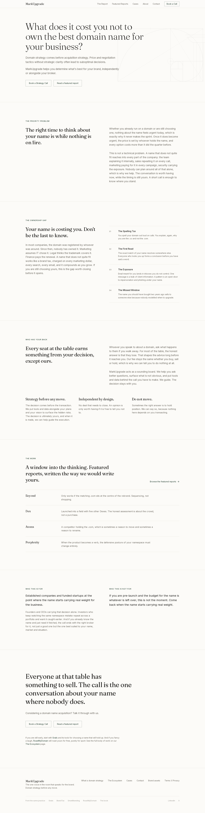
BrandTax (60, 801)
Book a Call (172, 4)
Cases (135, 4)
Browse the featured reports (163, 481)
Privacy (176, 780)
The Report (102, 4)
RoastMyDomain (40, 741)
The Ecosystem (33, 744)
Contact (156, 4)
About (145, 4)
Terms (167, 780)
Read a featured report (67, 83)
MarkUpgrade (35, 4)
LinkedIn (171, 801)
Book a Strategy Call (38, 83)
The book (104, 801)
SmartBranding (74, 801)
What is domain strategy (92, 780)
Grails (54, 738)
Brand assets (154, 780)
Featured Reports (120, 4)
